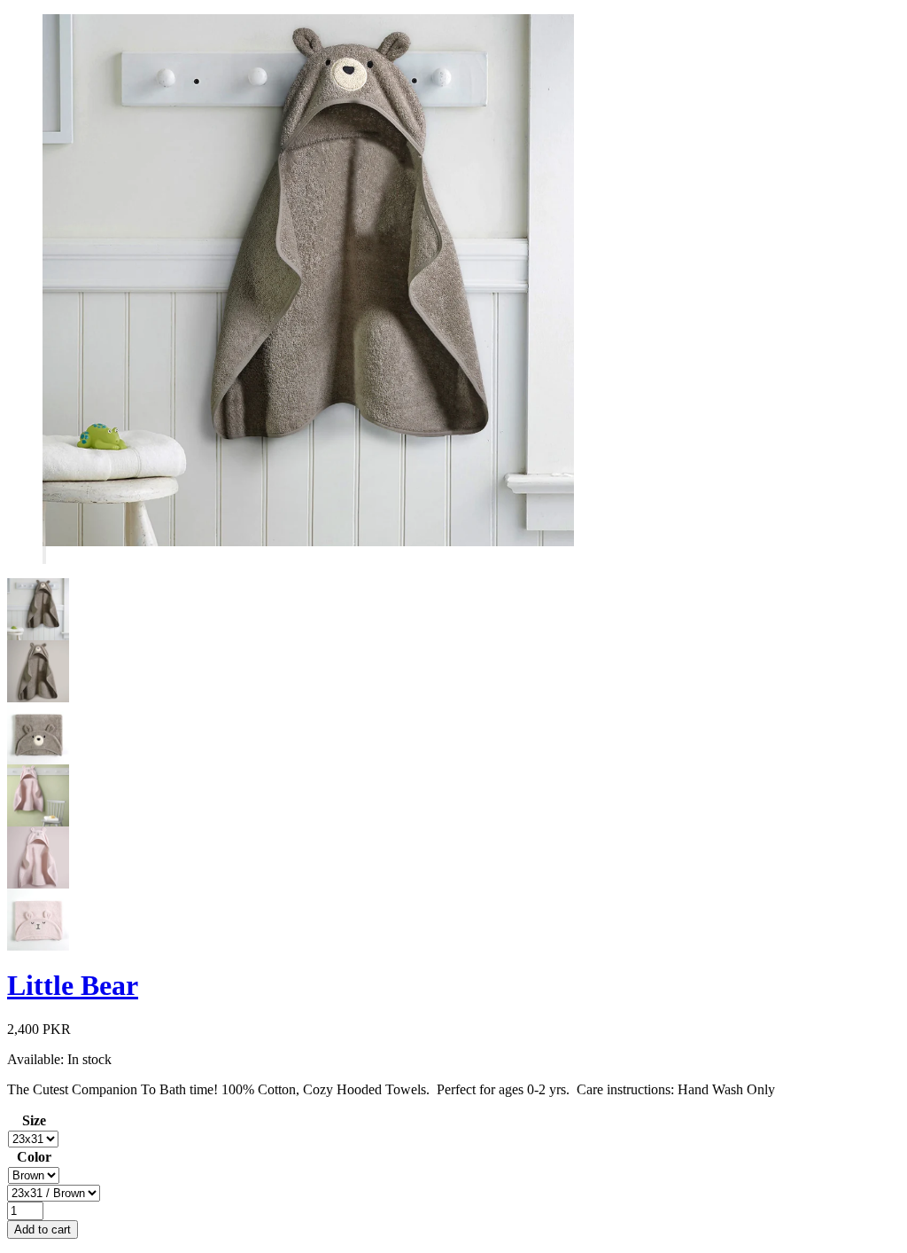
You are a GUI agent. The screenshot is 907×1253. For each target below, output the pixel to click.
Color (34, 1156)
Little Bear (72, 985)
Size (34, 1120)
